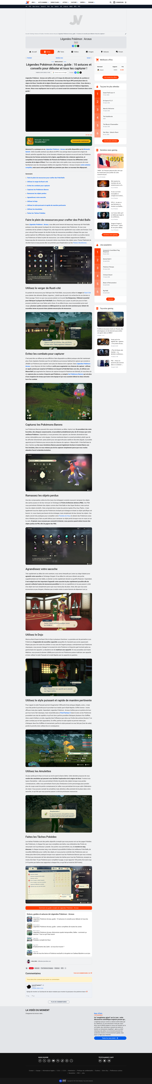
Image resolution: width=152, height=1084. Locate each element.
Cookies (97, 1070)
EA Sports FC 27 (108, 100)
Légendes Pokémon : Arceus (76, 39)
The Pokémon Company (47, 968)
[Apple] (104, 1060)
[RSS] (57, 1060)
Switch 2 (43, 6)
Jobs (83, 1073)
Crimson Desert (107, 275)
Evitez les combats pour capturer (38, 185)
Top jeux (110, 299)
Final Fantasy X (65, 713)
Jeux (33, 2)
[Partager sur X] (78, 46)
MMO (71, 6)
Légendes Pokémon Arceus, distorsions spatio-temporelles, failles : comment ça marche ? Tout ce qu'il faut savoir (60, 933)
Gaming (32, 33)
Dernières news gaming (110, 235)
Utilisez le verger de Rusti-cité (37, 182)
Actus (48, 52)
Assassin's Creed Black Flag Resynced (111, 251)
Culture (74, 2)
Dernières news (59, 58)
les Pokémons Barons (75, 374)
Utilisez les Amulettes (34, 209)
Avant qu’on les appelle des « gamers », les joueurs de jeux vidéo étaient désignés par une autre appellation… (117, 342)
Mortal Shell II (107, 259)
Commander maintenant (80, 141)
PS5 (30, 6)
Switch (57, 6)
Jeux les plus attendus (110, 141)
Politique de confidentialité (85, 1070)
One (52, 6)
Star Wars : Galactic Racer (110, 132)
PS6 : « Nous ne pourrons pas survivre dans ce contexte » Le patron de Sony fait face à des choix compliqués (117, 363)
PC (26, 6)
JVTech (64, 2)
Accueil (27, 33)
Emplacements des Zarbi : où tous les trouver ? (48, 947)
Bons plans (55, 2)
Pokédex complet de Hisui (41, 940)
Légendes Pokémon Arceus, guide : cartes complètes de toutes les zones (57, 926)
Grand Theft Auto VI (109, 93)
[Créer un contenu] (125, 34)
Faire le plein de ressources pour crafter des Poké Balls (46, 178)
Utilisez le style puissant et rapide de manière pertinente (46, 205)
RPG (75, 6)
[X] (44, 1060)
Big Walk (105, 290)
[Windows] (109, 1060)
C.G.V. (64, 1070)
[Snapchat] (71, 1060)
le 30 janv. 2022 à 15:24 (37, 988)
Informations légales (49, 1070)
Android (65, 6)
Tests (62, 52)
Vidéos (82, 2)
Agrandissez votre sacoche (36, 197)
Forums (91, 2)
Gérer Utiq (105, 1070)
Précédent (29, 58)
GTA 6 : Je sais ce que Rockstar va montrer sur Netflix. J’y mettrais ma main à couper (117, 204)
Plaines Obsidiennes (80, 243)
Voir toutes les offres (110, 77)
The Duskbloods (108, 116)
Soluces (106, 52)
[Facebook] (40, 1060)
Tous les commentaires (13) (82, 973)
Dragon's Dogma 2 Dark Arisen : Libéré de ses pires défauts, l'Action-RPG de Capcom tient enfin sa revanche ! (117, 226)
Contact (31, 1070)
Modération (71, 1070)
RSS (78, 1073)
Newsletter (72, 1073)
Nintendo (37, 968)
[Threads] (66, 1060)
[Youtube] (53, 1060)
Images (91, 52)
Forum (121, 52)
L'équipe (38, 1070)
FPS (79, 6)
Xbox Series (35, 6)
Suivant (88, 58)
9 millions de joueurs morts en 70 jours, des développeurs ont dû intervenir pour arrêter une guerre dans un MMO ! (110, 331)
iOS (61, 6)
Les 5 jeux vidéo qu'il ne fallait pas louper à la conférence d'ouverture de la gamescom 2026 (117, 215)
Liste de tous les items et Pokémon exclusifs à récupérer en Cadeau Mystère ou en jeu (61, 953)
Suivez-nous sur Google (61, 72)
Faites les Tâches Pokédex (36, 213)
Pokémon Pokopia (108, 267)
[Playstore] (100, 1060)
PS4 (48, 6)
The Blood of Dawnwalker (110, 124)
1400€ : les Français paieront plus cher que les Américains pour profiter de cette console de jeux (109, 172)
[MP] (43, 985)
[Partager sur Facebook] (73, 46)
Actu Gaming (42, 2)
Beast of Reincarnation (109, 283)
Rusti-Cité (87, 293)
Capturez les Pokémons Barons (38, 189)
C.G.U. (59, 1070)
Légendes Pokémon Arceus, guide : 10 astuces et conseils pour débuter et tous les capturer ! (60, 920)
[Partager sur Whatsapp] (76, 46)
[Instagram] (48, 1060)
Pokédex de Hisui (64, 516)
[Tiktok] (62, 1060)
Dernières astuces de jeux (51, 33)
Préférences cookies (116, 1070)
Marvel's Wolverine (108, 108)
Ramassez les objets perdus (36, 193)
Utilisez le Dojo (32, 201)
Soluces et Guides (39, 33)
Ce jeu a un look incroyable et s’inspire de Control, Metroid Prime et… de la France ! (117, 194)
